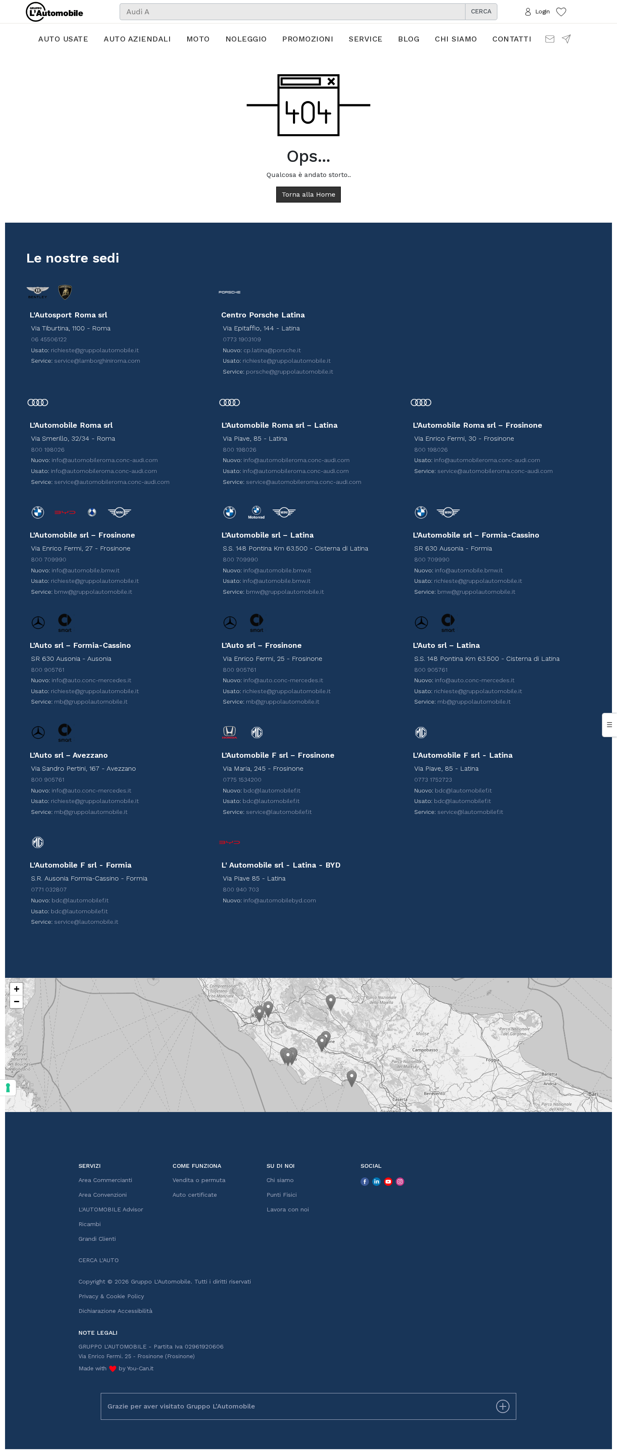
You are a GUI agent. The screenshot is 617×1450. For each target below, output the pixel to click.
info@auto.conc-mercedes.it (91, 680)
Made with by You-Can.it (116, 1368)
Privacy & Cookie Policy (111, 1296)
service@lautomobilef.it (279, 811)
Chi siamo (456, 38)
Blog (408, 38)
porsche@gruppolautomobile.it (289, 371)
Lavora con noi (288, 1209)
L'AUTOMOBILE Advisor (110, 1209)
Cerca (481, 11)
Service (366, 38)
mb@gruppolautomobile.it (91, 701)
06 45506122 (49, 339)
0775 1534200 (242, 779)
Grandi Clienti (97, 1238)
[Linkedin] (376, 1181)
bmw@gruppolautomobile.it (93, 591)
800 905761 (47, 669)
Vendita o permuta (199, 1180)
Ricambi (89, 1224)
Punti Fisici (282, 1194)
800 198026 (48, 449)
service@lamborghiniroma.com (97, 360)
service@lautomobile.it (86, 921)
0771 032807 (49, 889)
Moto (198, 38)
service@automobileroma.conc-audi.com (112, 481)
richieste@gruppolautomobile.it (95, 350)
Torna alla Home (308, 194)
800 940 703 (241, 889)
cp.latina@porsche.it (272, 350)
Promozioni (307, 38)
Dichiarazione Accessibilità (115, 1310)
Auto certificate (195, 1194)
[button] (259, 1014)
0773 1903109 (242, 339)
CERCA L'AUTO (98, 1260)
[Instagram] (400, 1181)
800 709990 (48, 559)
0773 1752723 (433, 779)
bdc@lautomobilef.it (272, 790)
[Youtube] (388, 1181)
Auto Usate (63, 38)
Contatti (511, 38)
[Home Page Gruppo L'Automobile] (54, 11)
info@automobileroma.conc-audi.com (105, 460)
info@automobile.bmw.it (86, 570)
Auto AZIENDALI (137, 38)
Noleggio (246, 38)
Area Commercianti (105, 1180)
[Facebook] (365, 1181)
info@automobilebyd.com (279, 900)
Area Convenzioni (102, 1194)
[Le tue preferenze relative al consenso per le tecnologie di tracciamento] (8, 1088)
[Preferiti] (561, 11)
